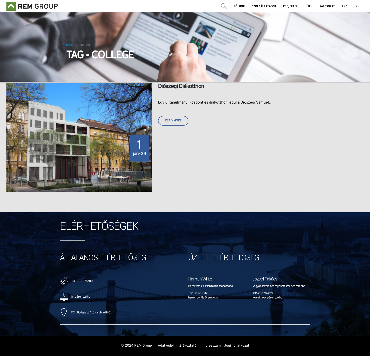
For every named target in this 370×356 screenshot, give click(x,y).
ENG (345, 6)
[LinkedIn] (357, 6)
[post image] (79, 137)
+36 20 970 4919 (262, 293)
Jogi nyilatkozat (236, 346)
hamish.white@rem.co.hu (203, 298)
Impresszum (211, 346)
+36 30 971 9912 (198, 293)
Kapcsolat (327, 6)
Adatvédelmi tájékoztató (177, 346)
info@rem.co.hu (79, 297)
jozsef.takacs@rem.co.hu (267, 298)
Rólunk (239, 6)
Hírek (308, 6)
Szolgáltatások (264, 6)
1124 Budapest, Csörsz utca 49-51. (89, 312)
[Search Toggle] (224, 6)
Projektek (290, 6)
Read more (173, 120)
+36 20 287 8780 (82, 281)
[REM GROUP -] (32, 6)
